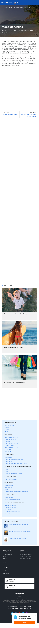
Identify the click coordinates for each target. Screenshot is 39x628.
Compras (7, 441)
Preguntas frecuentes (26, 554)
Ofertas (5, 556)
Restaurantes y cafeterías (12, 499)
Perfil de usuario (7, 571)
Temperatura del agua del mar (14, 473)
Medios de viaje (7, 563)
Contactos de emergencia (12, 511)
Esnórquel (8, 449)
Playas (7, 429)
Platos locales (9, 497)
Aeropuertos (8, 457)
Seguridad (8, 509)
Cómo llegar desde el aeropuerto (14, 459)
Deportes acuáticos (10, 439)
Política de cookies (13, 608)
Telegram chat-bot (25, 556)
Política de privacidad (25, 606)
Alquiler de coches (10, 505)
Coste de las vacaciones (12, 443)
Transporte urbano (10, 507)
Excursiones (8, 487)
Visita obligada (9, 485)
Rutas (6, 489)
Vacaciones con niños (11, 437)
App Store (6, 573)
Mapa (6, 431)
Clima (6, 469)
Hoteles (5, 558)
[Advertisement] (19, 202)
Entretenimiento (9, 445)
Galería (7, 427)
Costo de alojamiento (11, 479)
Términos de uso (12, 606)
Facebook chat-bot (25, 558)
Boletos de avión (7, 554)
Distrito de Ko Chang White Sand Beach (16, 491)
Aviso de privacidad (25, 608)
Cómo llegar (8, 461)
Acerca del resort (10, 425)
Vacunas (7, 513)
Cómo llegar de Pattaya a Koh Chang (15, 463)
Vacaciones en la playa (11, 447)
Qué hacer (8, 451)
